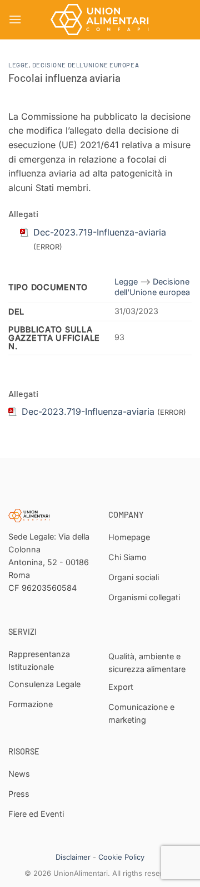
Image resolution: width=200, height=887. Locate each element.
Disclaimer (73, 856)
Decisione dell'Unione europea (85, 64)
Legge (18, 64)
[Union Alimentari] (100, 19)
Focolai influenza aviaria (64, 77)
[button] (15, 19)
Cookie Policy (121, 856)
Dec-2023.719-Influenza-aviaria (88, 411)
